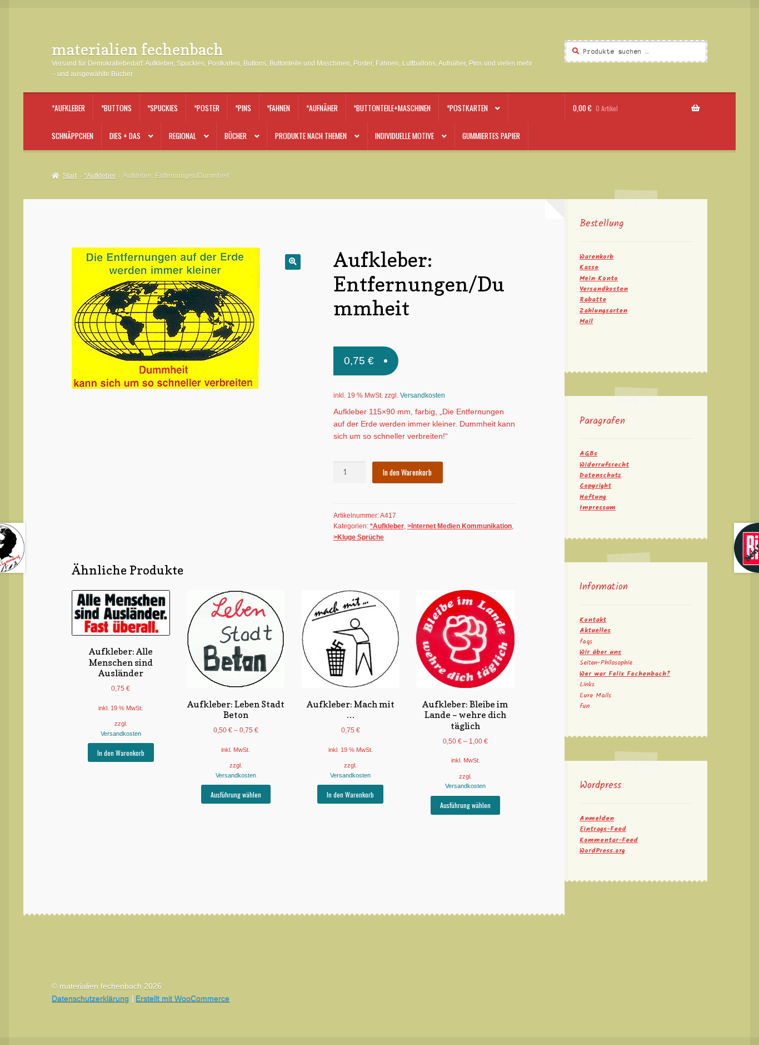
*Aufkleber (68, 107)
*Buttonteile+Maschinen (392, 107)
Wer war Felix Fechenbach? (625, 673)
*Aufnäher (322, 107)
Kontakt (593, 620)
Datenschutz (600, 475)
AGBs (588, 453)
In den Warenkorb (407, 472)
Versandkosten (422, 395)
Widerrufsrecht (604, 464)
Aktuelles (595, 630)
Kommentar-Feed (609, 840)
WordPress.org (602, 850)
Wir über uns (600, 652)
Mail (586, 321)
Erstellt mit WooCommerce (182, 998)
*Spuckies (162, 107)
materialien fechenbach (137, 49)
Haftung (593, 497)
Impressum (598, 507)
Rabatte (593, 299)
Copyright (595, 486)
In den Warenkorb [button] (120, 752)
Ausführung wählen (236, 794)
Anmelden (597, 818)
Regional (182, 135)
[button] (292, 261)
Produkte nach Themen (311, 135)
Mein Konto (599, 278)
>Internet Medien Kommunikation (459, 526)
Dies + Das (125, 135)
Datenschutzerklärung (90, 998)
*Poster (206, 107)
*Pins (243, 107)
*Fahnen (278, 107)
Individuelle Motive (404, 135)
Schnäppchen (72, 135)
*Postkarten (467, 107)
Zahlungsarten (603, 310)
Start (69, 176)
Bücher (235, 135)
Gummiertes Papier (491, 135)
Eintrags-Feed (603, 829)
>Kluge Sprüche (358, 537)
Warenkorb (596, 256)
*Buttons (116, 107)
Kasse (589, 267)
